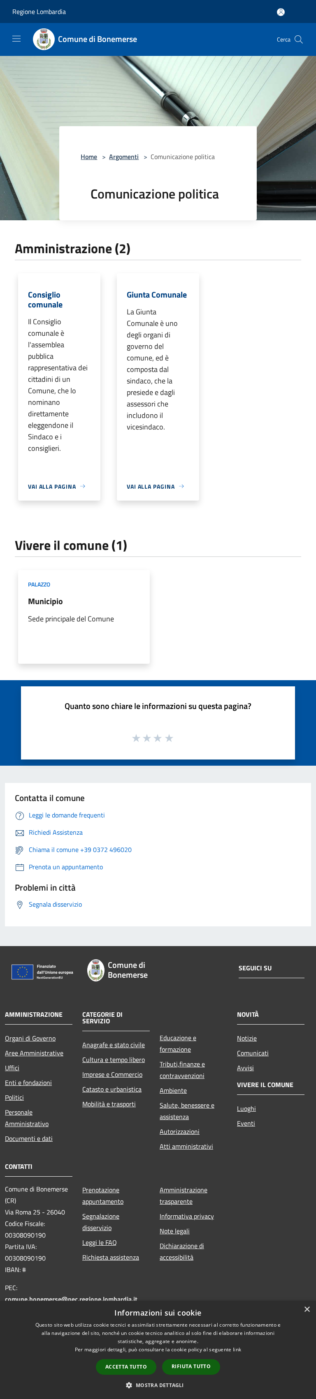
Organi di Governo (30, 1038)
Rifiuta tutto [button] (191, 1366)
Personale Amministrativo (27, 1118)
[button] (158, 1385)
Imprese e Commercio (112, 1074)
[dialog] (158, 1350)
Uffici (12, 1068)
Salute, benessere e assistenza (187, 1111)
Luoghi (246, 1108)
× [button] (307, 1310)
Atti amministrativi (186, 1146)
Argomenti (124, 157)
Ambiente (173, 1090)
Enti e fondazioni (28, 1082)
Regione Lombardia (39, 11)
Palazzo (39, 584)
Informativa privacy (187, 1216)
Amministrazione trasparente (183, 1195)
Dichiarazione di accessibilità (182, 1251)
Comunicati (253, 1053)
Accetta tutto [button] (126, 1366)
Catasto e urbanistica (112, 1089)
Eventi (246, 1123)
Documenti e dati (29, 1138)
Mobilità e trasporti (109, 1104)
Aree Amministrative (34, 1053)
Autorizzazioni (180, 1131)
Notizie (247, 1038)
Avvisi (245, 1068)
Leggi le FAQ (99, 1242)
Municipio (45, 601)
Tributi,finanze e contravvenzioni (182, 1069)
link (237, 1349)
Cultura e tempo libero (113, 1059)
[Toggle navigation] (16, 39)
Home (89, 157)
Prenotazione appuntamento (102, 1195)
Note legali (175, 1231)
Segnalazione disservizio (100, 1222)
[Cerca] (299, 39)
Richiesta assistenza (110, 1257)
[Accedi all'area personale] (281, 12)
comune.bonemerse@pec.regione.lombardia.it (71, 1299)
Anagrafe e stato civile (113, 1045)
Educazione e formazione (178, 1043)
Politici (14, 1097)
